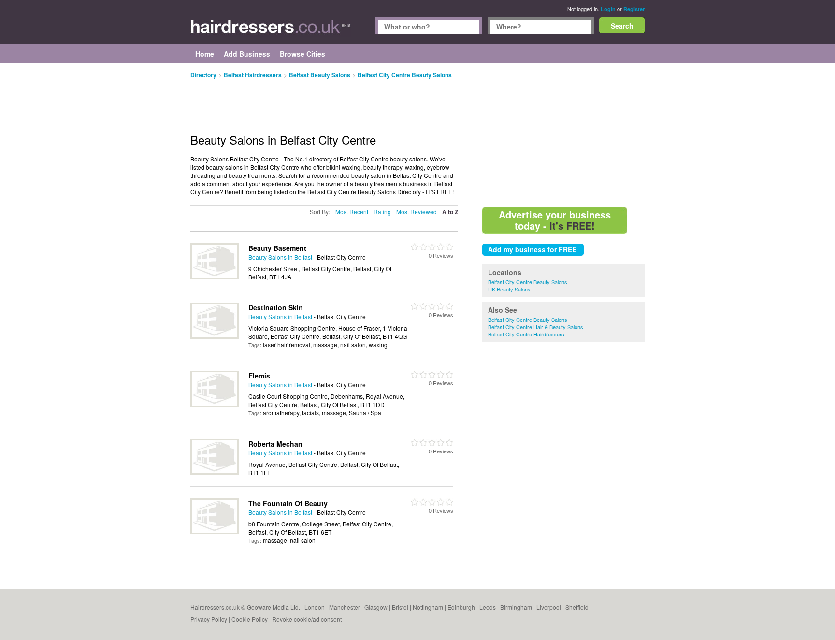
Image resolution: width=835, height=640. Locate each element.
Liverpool (548, 607)
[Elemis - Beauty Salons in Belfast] (214, 404)
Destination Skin (275, 307)
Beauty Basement (277, 248)
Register (634, 9)
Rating (382, 211)
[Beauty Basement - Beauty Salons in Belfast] (214, 277)
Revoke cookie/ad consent (307, 619)
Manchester (344, 607)
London (314, 607)
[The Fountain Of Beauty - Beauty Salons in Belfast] (214, 531)
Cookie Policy (249, 619)
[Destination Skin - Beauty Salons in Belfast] (214, 336)
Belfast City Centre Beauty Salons (527, 282)
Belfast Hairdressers (253, 75)
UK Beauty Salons (509, 289)
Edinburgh (461, 607)
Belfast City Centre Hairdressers (526, 334)
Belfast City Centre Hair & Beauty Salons (535, 327)
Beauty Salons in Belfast (280, 257)
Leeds (487, 607)
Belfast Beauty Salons (319, 75)
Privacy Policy (208, 619)
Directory (203, 75)
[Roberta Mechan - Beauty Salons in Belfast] (214, 472)
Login (608, 9)
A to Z (450, 212)
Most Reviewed (416, 211)
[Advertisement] (563, 135)
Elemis (259, 375)
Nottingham (428, 607)
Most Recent (351, 211)
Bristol (400, 607)
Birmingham (516, 607)
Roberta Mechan (275, 444)
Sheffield (577, 607)
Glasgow (376, 607)
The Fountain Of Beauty (288, 503)
